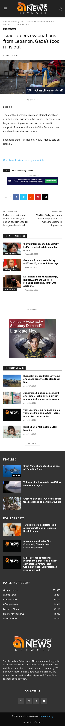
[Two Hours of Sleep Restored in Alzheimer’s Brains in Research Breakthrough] (12, 529)
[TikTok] (36, 701)
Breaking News (17, 21)
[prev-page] (5, 296)
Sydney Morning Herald (22, 170)
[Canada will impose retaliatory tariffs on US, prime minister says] (12, 265)
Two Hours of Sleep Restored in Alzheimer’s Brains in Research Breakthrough (39, 528)
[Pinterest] (38, 197)
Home (6, 21)
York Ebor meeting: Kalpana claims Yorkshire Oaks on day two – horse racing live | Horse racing (41, 413)
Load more (31, 443)
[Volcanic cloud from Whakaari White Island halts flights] (12, 487)
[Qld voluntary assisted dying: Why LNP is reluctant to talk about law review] (12, 249)
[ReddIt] (31, 197)
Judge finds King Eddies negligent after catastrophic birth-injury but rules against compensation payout (41, 396)
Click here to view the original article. (24, 160)
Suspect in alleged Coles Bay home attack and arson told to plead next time (41, 379)
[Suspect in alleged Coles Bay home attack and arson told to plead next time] (12, 381)
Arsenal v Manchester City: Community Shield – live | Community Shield (37, 544)
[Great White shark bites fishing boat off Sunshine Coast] (12, 471)
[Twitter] (23, 197)
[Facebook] (16, 197)
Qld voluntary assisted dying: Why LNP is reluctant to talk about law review (41, 247)
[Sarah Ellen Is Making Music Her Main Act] (12, 432)
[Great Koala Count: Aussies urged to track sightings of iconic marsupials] (12, 503)
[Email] (45, 197)
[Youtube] (44, 701)
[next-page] (10, 296)
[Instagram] (29, 701)
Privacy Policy (47, 716)
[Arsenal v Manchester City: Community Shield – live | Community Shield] (12, 546)
